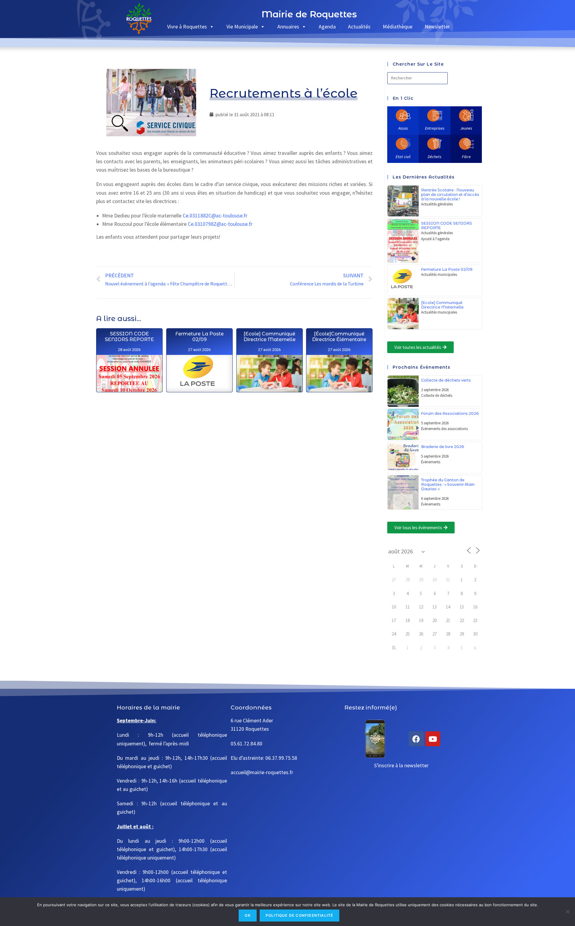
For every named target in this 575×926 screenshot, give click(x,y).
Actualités (359, 26)
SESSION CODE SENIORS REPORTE (129, 336)
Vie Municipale (242, 26)
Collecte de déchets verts (446, 380)
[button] (420, 347)
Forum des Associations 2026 (450, 413)
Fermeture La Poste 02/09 (199, 336)
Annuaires (288, 26)
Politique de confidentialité (299, 915)
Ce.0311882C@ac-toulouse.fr (215, 215)
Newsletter (437, 26)
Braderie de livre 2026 (442, 446)
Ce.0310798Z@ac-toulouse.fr (220, 224)
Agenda (327, 26)
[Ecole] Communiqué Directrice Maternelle (269, 336)
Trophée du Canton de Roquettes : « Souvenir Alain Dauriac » (448, 484)
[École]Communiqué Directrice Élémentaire (339, 336)
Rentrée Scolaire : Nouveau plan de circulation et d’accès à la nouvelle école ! (450, 194)
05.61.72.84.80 (246, 743)
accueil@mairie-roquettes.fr (262, 772)
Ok (247, 915)
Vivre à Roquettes (187, 26)
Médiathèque (397, 26)
